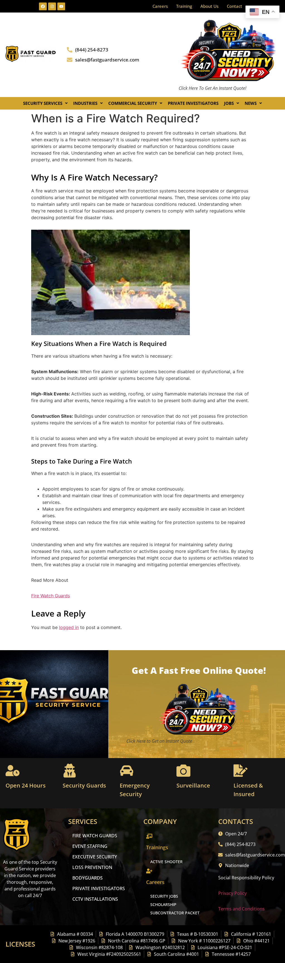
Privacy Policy (232, 893)
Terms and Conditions (241, 909)
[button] (45, 103)
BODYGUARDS (87, 878)
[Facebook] (43, 6)
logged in (69, 627)
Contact (234, 6)
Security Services (42, 103)
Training (184, 6)
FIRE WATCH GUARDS (94, 836)
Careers (160, 6)
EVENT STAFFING (89, 846)
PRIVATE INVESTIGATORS (98, 888)
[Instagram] (52, 6)
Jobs (229, 103)
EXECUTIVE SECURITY (94, 857)
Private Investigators (193, 103)
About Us (209, 6)
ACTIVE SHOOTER (166, 861)
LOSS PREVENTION (92, 867)
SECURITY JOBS (164, 896)
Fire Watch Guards (50, 595)
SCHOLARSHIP (163, 904)
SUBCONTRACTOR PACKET (175, 912)
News (251, 103)
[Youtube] (61, 6)
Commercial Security (132, 103)
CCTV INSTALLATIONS (95, 899)
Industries (85, 103)
